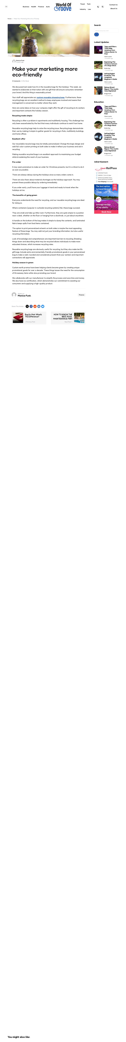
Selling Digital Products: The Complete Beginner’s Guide (110, 76)
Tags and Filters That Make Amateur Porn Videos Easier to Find (110, 50)
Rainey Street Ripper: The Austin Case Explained (111, 89)
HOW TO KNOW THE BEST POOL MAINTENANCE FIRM (62, 316)
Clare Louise (108, 56)
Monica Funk (20, 60)
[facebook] (31, 306)
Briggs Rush (107, 93)
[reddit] (35, 306)
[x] (27, 306)
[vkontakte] (38, 306)
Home (9, 19)
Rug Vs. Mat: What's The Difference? (33, 315)
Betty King (107, 68)
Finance (81, 295)
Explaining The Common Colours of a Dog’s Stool (110, 63)
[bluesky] (42, 306)
